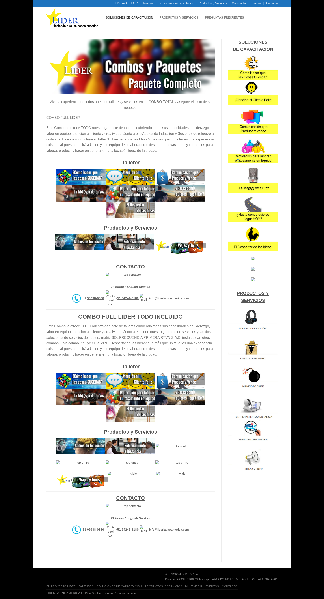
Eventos (256, 3)
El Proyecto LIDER (126, 3)
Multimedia (239, 3)
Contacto (272, 3)
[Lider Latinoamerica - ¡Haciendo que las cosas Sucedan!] (72, 18)
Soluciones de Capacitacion (176, 3)
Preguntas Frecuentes (224, 17)
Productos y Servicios (213, 3)
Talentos (148, 3)
